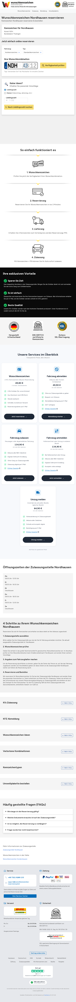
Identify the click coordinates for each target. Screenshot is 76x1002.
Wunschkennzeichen (24, 11)
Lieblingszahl (11, 98)
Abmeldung (43, 11)
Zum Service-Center (20, 896)
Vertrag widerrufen (38, 953)
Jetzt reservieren (19, 417)
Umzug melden (38, 540)
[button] (38, 812)
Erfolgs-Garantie (50, 409)
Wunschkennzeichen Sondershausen (15, 859)
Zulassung (35, 11)
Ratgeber (61, 961)
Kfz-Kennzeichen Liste (40, 961)
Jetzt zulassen (19, 478)
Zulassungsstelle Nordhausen (13, 850)
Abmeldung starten (56, 417)
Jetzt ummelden (56, 478)
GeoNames (47, 995)
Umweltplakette (53, 11)
